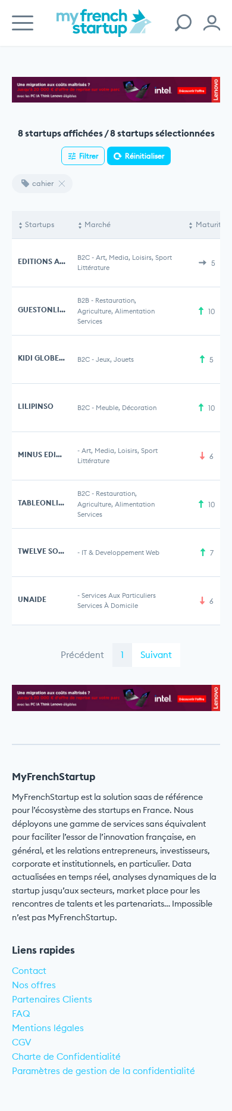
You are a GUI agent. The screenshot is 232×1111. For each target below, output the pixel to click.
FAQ (21, 1013)
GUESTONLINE (44, 309)
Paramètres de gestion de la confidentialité (103, 1070)
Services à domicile (107, 605)
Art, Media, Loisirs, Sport (134, 257)
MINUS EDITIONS (48, 454)
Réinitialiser (144, 155)
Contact (29, 970)
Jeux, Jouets (115, 359)
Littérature (93, 267)
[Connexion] (211, 23)
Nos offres (34, 985)
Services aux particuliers (118, 595)
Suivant (156, 654)
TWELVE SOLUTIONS (54, 551)
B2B (83, 300)
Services (89, 321)
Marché (97, 224)
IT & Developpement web (120, 552)
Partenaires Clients (52, 999)
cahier (43, 183)
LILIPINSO (36, 406)
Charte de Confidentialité (66, 1056)
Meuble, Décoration (126, 408)
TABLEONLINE (43, 502)
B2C (83, 257)
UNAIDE (32, 599)
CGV (22, 1042)
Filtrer (88, 155)
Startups (39, 224)
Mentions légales (48, 1028)
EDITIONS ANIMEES (52, 261)
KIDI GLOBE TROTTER (55, 357)
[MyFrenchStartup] (104, 29)
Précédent (82, 654)
